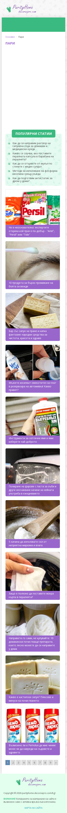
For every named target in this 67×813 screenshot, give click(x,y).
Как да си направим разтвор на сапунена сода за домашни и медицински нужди (32, 146)
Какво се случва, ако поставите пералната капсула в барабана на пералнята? (33, 156)
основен (10, 36)
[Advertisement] (33, 82)
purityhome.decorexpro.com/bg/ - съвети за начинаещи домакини (33, 10)
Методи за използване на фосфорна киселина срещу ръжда (35, 172)
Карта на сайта (34, 807)
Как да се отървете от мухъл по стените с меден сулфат (32, 165)
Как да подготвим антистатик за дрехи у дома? (32, 179)
